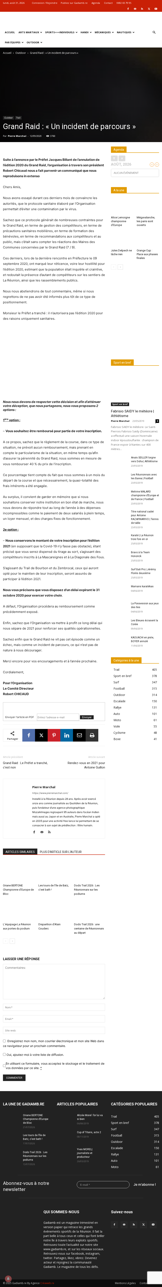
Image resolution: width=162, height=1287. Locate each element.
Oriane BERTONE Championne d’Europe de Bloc (18, 889)
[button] (154, 32)
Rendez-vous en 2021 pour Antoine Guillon (86, 765)
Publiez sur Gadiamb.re (74, 2)
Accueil (10, 32)
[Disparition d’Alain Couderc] (53, 910)
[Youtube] (156, 9)
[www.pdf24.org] (54, 705)
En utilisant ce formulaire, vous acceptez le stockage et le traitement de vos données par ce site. (55, 1066)
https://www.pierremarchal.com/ (50, 793)
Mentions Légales (125, 1283)
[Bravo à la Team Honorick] (119, 556)
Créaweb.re (47, 1283)
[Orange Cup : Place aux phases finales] (148, 239)
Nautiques (124, 32)
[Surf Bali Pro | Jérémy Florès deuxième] (119, 573)
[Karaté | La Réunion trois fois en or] (119, 539)
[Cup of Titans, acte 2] (65, 1136)
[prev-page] (5, 941)
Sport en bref (120, 404)
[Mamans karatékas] (119, 590)
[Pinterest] (54, 735)
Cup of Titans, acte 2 (89, 1132)
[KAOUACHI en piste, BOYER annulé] (119, 641)
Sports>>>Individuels (59, 32)
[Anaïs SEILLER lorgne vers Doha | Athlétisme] (119, 461)
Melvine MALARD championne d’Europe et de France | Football (145, 495)
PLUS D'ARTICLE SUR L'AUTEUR (61, 852)
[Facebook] (128, 9)
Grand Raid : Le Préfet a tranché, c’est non (25, 765)
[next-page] (12, 941)
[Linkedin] (66, 735)
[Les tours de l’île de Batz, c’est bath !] (53, 871)
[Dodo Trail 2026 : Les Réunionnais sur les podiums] (89, 871)
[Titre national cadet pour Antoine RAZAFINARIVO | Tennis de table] (119, 515)
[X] (149, 9)
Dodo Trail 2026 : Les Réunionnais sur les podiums (87, 889)
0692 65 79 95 (124, 2)
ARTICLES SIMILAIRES (20, 852)
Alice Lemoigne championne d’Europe (120, 221)
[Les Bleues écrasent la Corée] (119, 624)
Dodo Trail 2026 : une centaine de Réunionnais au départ (89, 928)
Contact (108, 2)
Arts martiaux (29, 32)
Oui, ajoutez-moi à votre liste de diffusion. (35, 1054)
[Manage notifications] (8, 1278)
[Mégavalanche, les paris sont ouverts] (148, 206)
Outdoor (33, 42)
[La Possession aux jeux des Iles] (119, 607)
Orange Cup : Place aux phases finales (147, 254)
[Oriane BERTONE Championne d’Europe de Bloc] (18, 871)
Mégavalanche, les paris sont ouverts (146, 221)
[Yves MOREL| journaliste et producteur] (65, 1153)
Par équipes (12, 42)
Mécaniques (103, 32)
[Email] (79, 735)
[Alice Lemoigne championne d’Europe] (122, 206)
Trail (18, 117)
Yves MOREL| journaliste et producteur (84, 1153)
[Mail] (135, 9)
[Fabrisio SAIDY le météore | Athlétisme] (135, 388)
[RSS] (142, 9)
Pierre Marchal (17, 135)
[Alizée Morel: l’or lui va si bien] (65, 1119)
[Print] (92, 735)
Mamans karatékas (142, 586)
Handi (85, 32)
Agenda (96, 2)
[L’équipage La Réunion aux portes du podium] (18, 910)
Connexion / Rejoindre (44, 2)
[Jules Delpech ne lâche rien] (122, 239)
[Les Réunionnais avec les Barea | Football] (119, 478)
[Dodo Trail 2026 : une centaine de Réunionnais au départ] (89, 910)
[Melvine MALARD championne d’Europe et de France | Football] (119, 496)
